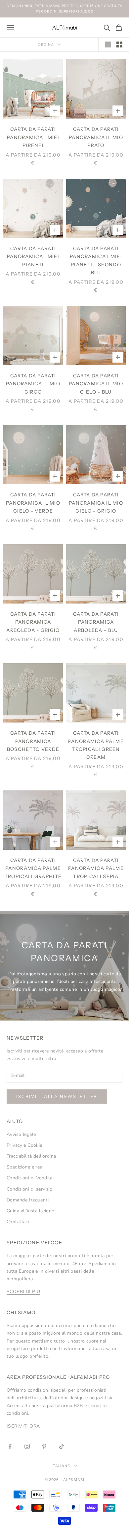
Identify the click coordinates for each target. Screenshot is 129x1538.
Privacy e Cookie (24, 1145)
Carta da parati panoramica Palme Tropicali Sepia (96, 868)
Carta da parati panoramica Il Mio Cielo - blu (96, 384)
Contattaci (18, 1222)
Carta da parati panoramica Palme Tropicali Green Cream (96, 745)
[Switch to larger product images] (108, 44)
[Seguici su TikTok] (61, 1446)
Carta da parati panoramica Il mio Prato (96, 137)
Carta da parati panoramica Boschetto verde (33, 741)
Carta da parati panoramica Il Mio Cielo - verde (33, 503)
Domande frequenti (28, 1200)
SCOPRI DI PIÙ (23, 1291)
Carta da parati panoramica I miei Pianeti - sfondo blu (96, 261)
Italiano (61, 1466)
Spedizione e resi (25, 1167)
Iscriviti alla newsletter (57, 1097)
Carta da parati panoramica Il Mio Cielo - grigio (96, 503)
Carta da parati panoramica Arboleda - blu (96, 622)
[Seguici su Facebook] (10, 1446)
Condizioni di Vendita (30, 1178)
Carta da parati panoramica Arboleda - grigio (33, 622)
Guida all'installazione (30, 1211)
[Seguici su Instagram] (27, 1446)
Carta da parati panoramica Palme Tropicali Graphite (33, 868)
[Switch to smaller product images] (119, 44)
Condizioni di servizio (29, 1189)
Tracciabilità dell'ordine (31, 1156)
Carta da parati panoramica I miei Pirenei (33, 137)
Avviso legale (21, 1134)
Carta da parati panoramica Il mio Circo (33, 384)
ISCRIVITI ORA (23, 1426)
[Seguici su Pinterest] (44, 1446)
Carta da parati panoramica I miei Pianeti (33, 257)
